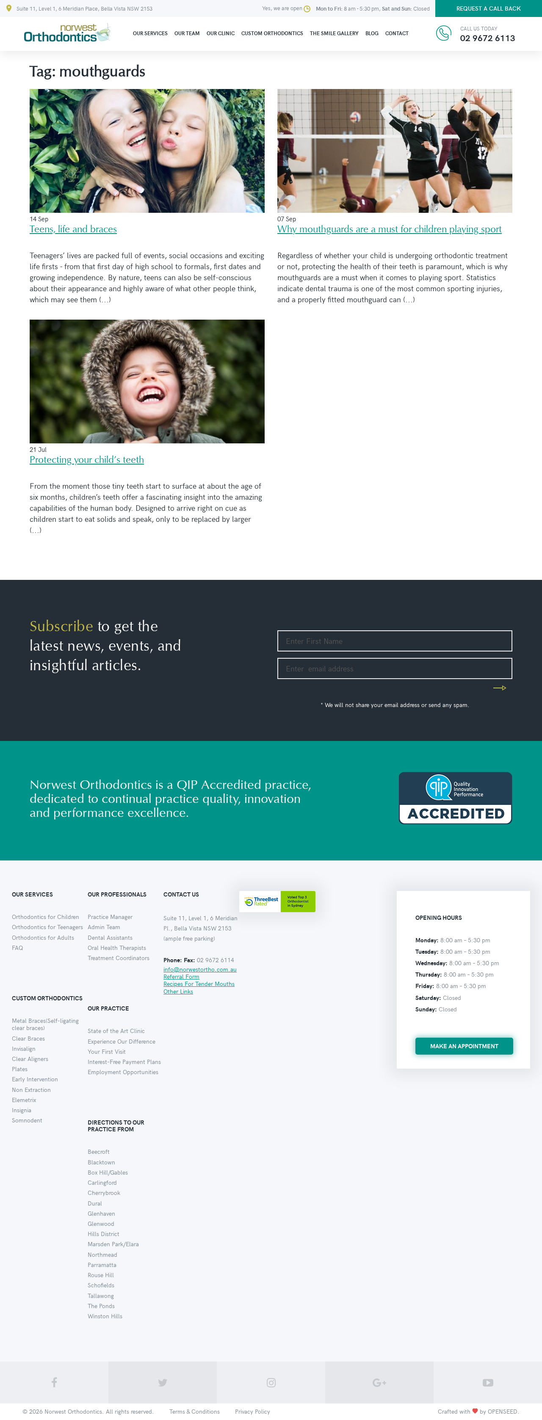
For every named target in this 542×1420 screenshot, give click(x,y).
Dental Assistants (110, 937)
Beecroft (99, 1151)
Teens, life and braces (73, 229)
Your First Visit (107, 1051)
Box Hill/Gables (108, 1172)
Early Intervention (35, 1079)
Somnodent (27, 1120)
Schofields (101, 1285)
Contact (397, 33)
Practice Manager (110, 917)
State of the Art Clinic (116, 1031)
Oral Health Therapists (117, 948)
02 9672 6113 (487, 37)
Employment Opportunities (123, 1072)
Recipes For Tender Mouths (199, 984)
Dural (95, 1203)
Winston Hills (105, 1316)
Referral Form (181, 976)
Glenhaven (101, 1213)
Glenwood (101, 1224)
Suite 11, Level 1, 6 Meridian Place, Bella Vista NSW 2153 (84, 8)
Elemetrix (24, 1100)
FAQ (17, 948)
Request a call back (488, 8)
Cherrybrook (104, 1193)
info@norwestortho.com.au (200, 969)
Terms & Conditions (194, 1411)
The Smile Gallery (334, 33)
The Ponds (101, 1306)
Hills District (103, 1234)
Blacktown (101, 1162)
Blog (372, 33)
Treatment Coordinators (118, 958)
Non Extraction (31, 1090)
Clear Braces (28, 1038)
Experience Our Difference (121, 1041)
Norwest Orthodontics (73, 1411)
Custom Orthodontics (272, 33)
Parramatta (102, 1265)
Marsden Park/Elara (113, 1244)
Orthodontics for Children (45, 917)
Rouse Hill (101, 1275)
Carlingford (102, 1182)
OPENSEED (502, 1411)
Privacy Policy (252, 1411)
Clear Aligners (30, 1059)
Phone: (172, 959)
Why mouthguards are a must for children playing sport (389, 229)
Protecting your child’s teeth (87, 460)
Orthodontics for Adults (43, 937)
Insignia (21, 1110)
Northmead (102, 1254)
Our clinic (221, 33)
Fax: (189, 959)
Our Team (187, 33)
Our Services (150, 33)
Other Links (178, 991)
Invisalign (24, 1048)
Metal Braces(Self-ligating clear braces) (45, 1024)
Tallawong (101, 1296)
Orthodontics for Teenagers (47, 927)
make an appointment (464, 1046)
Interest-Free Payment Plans (124, 1062)
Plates (20, 1069)
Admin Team (104, 927)
